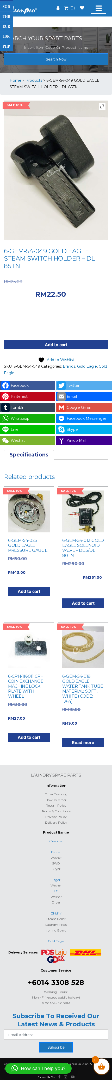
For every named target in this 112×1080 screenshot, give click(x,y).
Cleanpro (56, 841)
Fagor (56, 880)
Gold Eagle (87, 366)
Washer (56, 857)
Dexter (56, 852)
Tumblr (17, 407)
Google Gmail (79, 407)
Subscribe (56, 1047)
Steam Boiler (56, 919)
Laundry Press (56, 925)
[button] (38, 1068)
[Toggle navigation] (98, 8)
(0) (71, 7)
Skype (72, 429)
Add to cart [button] (29, 591)
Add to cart (56, 344)
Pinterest (19, 396)
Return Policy (56, 805)
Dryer (56, 869)
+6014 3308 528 (56, 982)
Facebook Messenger (86, 418)
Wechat (18, 440)
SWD (56, 863)
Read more (83, 742)
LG (56, 891)
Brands (69, 366)
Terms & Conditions (56, 811)
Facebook (20, 385)
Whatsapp (20, 418)
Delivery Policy (56, 822)
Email (72, 396)
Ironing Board (56, 930)
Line (14, 429)
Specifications (28, 454)
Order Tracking (56, 794)
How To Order (56, 800)
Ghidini (56, 913)
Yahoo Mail (76, 440)
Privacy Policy (56, 817)
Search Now (56, 59)
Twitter (73, 385)
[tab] (29, 455)
